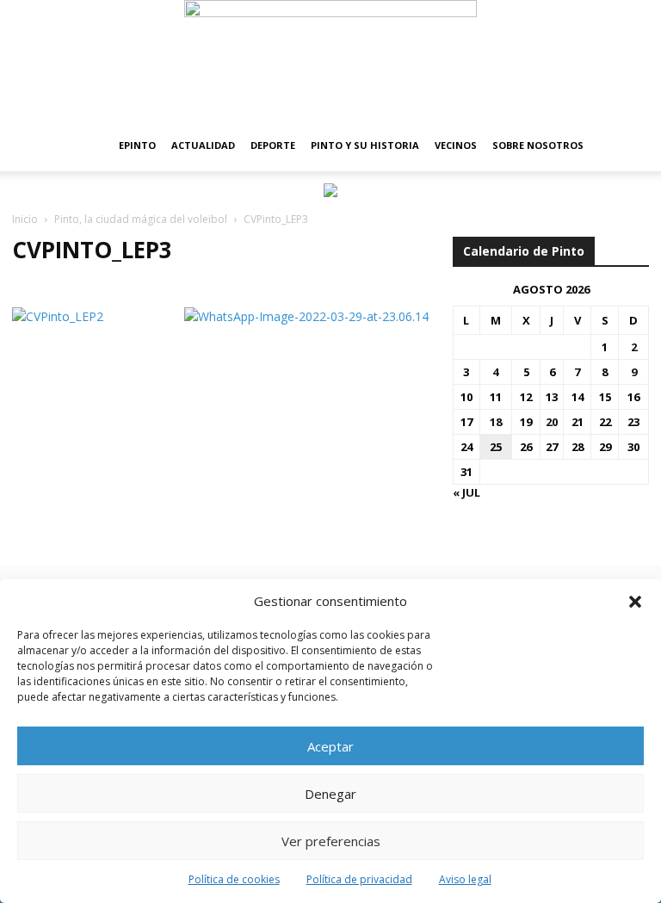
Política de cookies (234, 879)
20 (552, 422)
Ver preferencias (330, 841)
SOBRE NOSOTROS (538, 145)
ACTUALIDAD (203, 145)
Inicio (25, 219)
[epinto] (330, 60)
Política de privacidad (359, 879)
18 (496, 422)
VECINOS (456, 145)
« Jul (466, 492)
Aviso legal (465, 879)
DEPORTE (272, 145)
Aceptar (330, 746)
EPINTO (137, 145)
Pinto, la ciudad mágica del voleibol (140, 219)
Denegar (330, 793)
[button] (635, 601)
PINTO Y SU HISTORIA (365, 145)
